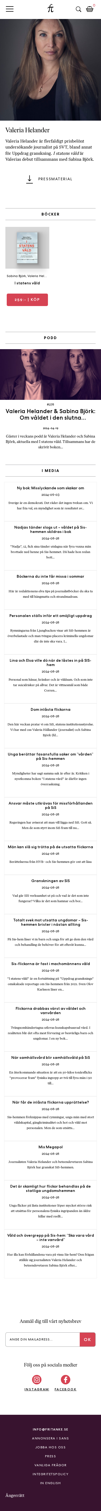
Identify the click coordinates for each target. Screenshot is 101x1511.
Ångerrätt (15, 1495)
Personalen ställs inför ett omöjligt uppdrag (50, 615)
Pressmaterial (55, 178)
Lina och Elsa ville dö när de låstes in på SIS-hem (50, 662)
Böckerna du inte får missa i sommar (50, 576)
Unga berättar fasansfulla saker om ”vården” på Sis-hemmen (50, 756)
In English (50, 1483)
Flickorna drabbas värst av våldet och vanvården (51, 1010)
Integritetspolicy (51, 1474)
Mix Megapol (51, 1146)
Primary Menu (10, 8)
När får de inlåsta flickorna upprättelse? (50, 1102)
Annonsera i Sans (50, 1438)
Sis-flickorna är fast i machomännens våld (50, 963)
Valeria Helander (40, 276)
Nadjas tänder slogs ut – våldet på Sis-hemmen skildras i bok (50, 529)
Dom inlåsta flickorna (51, 709)
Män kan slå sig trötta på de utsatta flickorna (50, 846)
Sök (78, 9)
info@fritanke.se (50, 1429)
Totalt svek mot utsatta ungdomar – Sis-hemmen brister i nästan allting (50, 922)
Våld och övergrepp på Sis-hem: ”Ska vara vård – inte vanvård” (50, 1237)
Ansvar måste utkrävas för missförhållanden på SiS (51, 805)
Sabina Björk (16, 276)
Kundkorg (89, 9)
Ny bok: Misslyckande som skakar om (50, 488)
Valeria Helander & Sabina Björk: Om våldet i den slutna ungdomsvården (50, 417)
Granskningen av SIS (50, 880)
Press (50, 1456)
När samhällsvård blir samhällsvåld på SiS (50, 1057)
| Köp (27, 299)
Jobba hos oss (50, 1447)
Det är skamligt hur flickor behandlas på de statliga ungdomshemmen (50, 1188)
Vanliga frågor (50, 1465)
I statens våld (27, 283)
